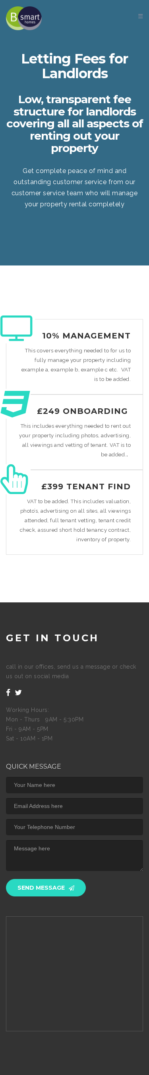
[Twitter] (18, 692)
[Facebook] (8, 692)
